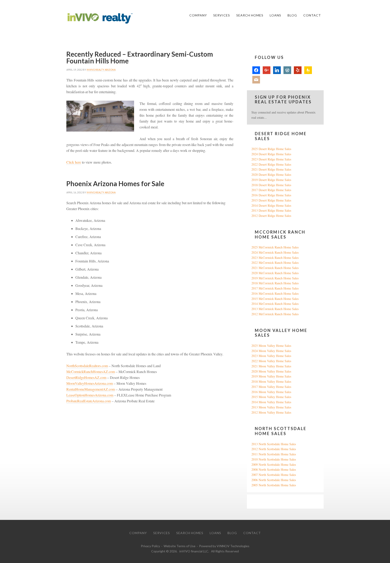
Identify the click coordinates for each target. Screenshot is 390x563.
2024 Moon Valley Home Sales (271, 351)
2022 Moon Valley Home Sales (271, 361)
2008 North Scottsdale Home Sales (273, 469)
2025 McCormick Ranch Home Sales (275, 247)
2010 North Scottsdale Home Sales (273, 459)
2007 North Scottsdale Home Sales (273, 475)
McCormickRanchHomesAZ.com (90, 371)
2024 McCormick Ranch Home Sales (275, 252)
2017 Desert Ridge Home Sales (271, 190)
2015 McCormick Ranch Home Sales (275, 299)
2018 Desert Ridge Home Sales (271, 185)
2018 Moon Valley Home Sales (271, 381)
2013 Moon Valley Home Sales (271, 407)
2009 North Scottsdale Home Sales (273, 464)
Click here (73, 162)
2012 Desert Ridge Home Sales (271, 215)
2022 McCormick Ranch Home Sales (275, 262)
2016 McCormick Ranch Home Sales (275, 293)
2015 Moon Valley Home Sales (271, 397)
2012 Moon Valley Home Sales (271, 412)
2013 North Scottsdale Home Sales (273, 444)
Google (256, 501)
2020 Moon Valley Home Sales (271, 371)
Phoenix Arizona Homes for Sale (115, 183)
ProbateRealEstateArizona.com (88, 401)
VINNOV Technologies (233, 546)
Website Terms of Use (179, 546)
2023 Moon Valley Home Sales (271, 356)
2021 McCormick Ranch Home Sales (275, 268)
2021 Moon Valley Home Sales (271, 366)
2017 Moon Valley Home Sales (271, 387)
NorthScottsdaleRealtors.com (87, 365)
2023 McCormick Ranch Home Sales (275, 257)
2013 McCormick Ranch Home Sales (275, 309)
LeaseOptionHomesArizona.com (89, 395)
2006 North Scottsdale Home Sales (273, 480)
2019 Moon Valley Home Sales (271, 376)
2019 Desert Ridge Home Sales (271, 180)
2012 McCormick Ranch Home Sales (275, 314)
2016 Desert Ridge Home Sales (271, 195)
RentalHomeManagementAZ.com (90, 389)
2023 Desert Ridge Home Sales (271, 159)
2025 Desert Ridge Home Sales (271, 149)
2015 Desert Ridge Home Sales (271, 200)
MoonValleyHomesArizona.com (89, 383)
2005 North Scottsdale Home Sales (273, 485)
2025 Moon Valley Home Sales (271, 345)
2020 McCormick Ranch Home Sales (275, 273)
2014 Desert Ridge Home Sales (271, 205)
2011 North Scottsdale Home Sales (273, 454)
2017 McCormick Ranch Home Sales (275, 288)
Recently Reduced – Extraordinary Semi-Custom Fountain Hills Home (139, 57)
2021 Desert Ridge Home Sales (271, 169)
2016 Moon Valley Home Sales (271, 392)
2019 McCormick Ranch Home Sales (275, 278)
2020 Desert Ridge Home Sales (271, 174)
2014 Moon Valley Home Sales (271, 402)
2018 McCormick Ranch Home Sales (275, 283)
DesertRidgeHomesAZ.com (86, 377)
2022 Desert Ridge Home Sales (271, 164)
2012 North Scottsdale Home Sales (273, 449)
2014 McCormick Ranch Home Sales (275, 303)
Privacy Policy (150, 546)
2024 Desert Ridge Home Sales (271, 154)
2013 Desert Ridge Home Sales (271, 210)
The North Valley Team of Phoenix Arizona (100, 18)
